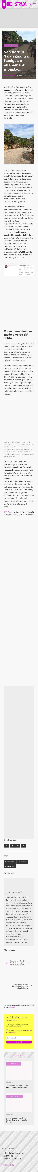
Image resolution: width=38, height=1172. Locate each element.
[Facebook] (12, 846)
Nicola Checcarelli (14, 892)
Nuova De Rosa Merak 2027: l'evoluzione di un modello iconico (17, 1120)
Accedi (12, 1007)
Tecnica (14, 1096)
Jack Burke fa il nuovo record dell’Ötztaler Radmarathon (17, 1086)
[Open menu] (34, 4)
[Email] (17, 846)
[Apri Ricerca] (30, 4)
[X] (6, 846)
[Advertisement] (19, 598)
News (11, 46)
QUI (5, 512)
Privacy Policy (8, 1165)
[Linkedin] (23, 846)
